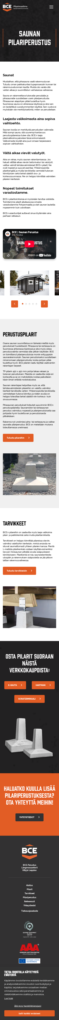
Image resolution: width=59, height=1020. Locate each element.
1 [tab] (23, 304)
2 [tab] (26, 304)
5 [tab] (36, 304)
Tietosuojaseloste (29, 911)
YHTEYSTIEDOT (26, 817)
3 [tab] (29, 304)
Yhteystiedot (29, 905)
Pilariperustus (29, 897)
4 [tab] (33, 304)
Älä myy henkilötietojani (27, 1005)
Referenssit (29, 901)
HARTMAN (41, 685)
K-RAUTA (12, 685)
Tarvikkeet (30, 893)
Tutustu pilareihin (15, 438)
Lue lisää (8, 998)
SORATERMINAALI (27, 699)
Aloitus (29, 885)
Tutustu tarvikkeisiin (17, 571)
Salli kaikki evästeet (29, 1013)
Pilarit (29, 889)
